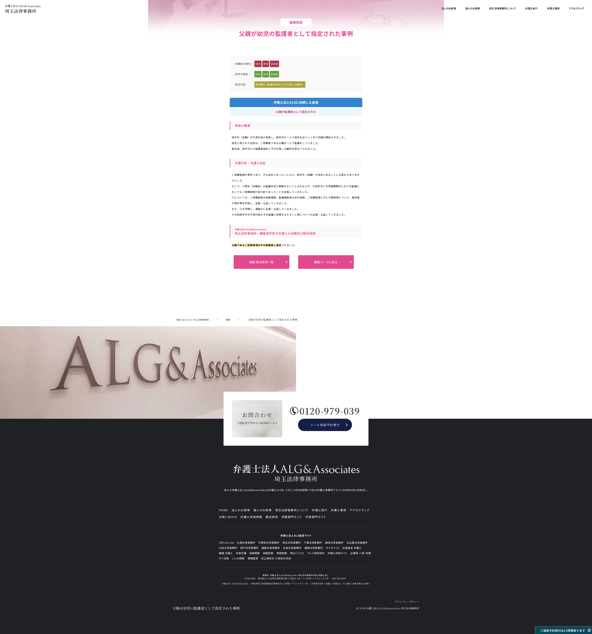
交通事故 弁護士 (352, 548)
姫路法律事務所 (271, 548)
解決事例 (272, 517)
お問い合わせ (228, 517)
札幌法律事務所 (246, 542)
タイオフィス (332, 548)
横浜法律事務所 (334, 542)
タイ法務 (224, 558)
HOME (223, 510)
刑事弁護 (241, 553)
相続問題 (254, 553)
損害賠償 (281, 553)
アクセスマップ (359, 510)
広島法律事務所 (292, 548)
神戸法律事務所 (249, 548)
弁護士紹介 (319, 510)
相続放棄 (268, 553)
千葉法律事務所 (313, 542)
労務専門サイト (292, 517)
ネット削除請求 (316, 553)
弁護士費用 (338, 510)
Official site (226, 542)
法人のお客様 (241, 510)
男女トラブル (297, 553)
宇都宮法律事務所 (268, 542)
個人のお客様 (262, 510)
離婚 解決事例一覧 (261, 262)
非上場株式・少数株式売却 (276, 558)
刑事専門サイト (316, 517)
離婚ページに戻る (326, 262)
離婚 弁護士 (226, 553)
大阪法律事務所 (228, 548)
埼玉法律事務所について (292, 510)
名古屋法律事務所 (357, 542)
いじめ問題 (238, 558)
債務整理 (253, 558)
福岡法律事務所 (313, 548)
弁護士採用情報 (251, 517)
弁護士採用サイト (337, 553)
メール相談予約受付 (325, 425)
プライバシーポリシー (407, 601)
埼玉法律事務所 (291, 542)
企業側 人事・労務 (360, 553)
